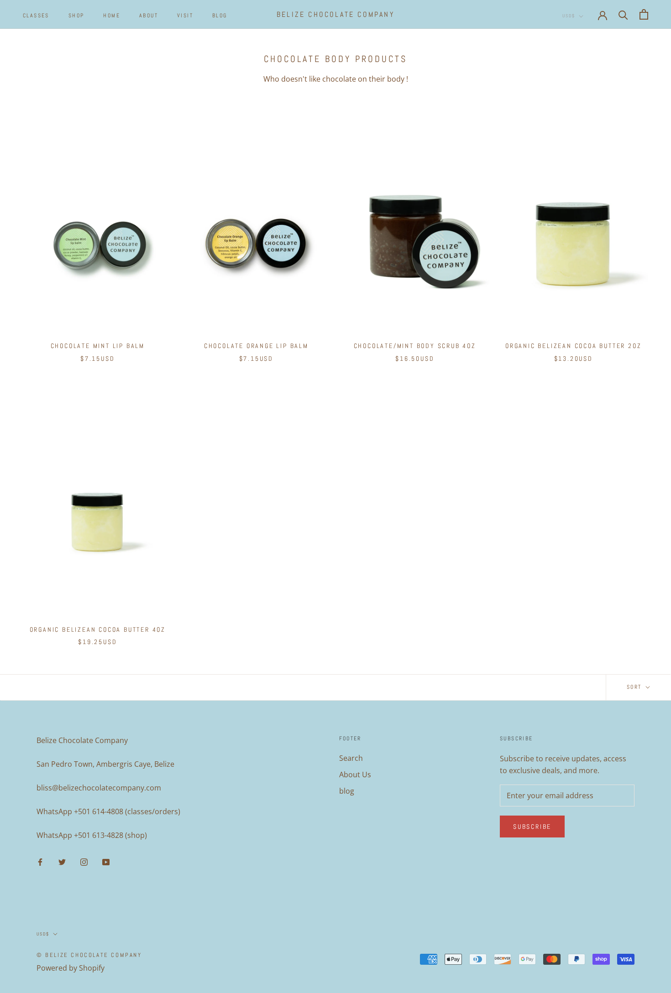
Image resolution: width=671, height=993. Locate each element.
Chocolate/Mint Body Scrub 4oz (415, 346)
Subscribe (532, 826)
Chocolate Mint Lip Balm (98, 346)
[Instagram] (84, 862)
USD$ (568, 16)
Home (111, 15)
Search (351, 758)
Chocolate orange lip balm (256, 346)
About (148, 15)
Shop (76, 15)
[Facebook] (40, 862)
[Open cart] (644, 14)
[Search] (623, 14)
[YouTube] (106, 862)
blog (346, 791)
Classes (36, 15)
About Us (355, 774)
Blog (219, 15)
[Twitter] (62, 862)
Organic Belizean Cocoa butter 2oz (573, 346)
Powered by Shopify (71, 968)
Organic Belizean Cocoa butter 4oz (98, 629)
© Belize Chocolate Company (89, 955)
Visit (185, 15)
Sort (635, 687)
